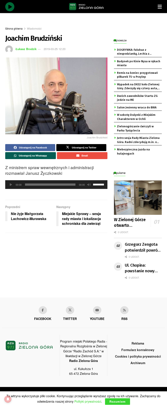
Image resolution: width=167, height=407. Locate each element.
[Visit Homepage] (86, 6)
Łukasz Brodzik (26, 49)
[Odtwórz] (11, 184)
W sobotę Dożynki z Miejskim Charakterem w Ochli (136, 116)
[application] (56, 184)
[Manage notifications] (7, 399)
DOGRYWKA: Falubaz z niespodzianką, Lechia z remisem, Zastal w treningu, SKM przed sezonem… (136, 52)
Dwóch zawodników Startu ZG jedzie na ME (137, 97)
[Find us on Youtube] (97, 310)
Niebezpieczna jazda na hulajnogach (133, 151)
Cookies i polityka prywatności (138, 356)
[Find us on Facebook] (43, 310)
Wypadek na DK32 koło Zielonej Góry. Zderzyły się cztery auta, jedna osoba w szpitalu (138, 87)
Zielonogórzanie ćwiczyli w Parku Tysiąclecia (135, 128)
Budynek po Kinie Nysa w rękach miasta (138, 63)
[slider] (99, 184)
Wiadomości (34, 28)
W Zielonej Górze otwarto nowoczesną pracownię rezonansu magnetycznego (133, 223)
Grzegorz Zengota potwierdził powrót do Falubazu (142, 247)
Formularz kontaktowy (137, 350)
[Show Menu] (160, 6)
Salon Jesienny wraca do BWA (137, 107)
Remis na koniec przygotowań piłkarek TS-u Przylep (137, 74)
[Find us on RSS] (124, 310)
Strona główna (14, 28)
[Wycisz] (89, 184)
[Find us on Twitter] (70, 310)
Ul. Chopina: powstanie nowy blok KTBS (140, 268)
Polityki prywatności (87, 401)
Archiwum (137, 363)
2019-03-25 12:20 (54, 49)
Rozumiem (117, 401)
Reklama (138, 343)
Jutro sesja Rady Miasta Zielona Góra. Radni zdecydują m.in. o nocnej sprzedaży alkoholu (138, 140)
